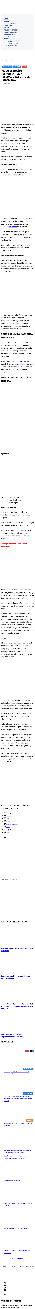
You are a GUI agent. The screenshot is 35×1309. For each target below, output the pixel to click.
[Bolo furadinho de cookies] (19, 1170)
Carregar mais (17, 1258)
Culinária (8, 26)
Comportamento (13, 43)
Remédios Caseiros (11, 30)
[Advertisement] (17, 104)
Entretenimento (10, 32)
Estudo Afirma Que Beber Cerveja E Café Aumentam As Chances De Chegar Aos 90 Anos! (17, 1006)
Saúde (6, 28)
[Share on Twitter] (5, 1293)
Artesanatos (9, 34)
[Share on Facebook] (5, 1286)
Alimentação (9, 61)
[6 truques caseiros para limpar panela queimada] (19, 1240)
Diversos (7, 39)
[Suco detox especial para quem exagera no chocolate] (19, 1192)
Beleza (6, 37)
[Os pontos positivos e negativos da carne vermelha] (17, 963)
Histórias (10, 41)
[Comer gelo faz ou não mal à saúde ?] (19, 1217)
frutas (27, 530)
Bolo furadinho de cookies (12, 1181)
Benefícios (17, 66)
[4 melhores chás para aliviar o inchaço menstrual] (17, 936)
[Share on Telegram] (5, 1295)
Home (6, 19)
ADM (4, 84)
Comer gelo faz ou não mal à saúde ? (16, 1228)
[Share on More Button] (5, 835)
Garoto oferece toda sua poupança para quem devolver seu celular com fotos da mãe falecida (19, 1099)
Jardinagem (11, 23)
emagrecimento (21, 364)
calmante (13, 227)
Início (2, 61)
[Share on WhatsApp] (5, 1283)
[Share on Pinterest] (5, 1288)
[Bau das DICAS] (12, 8)
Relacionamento (13, 45)
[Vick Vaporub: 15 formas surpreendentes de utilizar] (17, 1021)
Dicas (6, 21)
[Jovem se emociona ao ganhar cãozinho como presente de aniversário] (19, 1139)
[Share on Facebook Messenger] (5, 1290)
